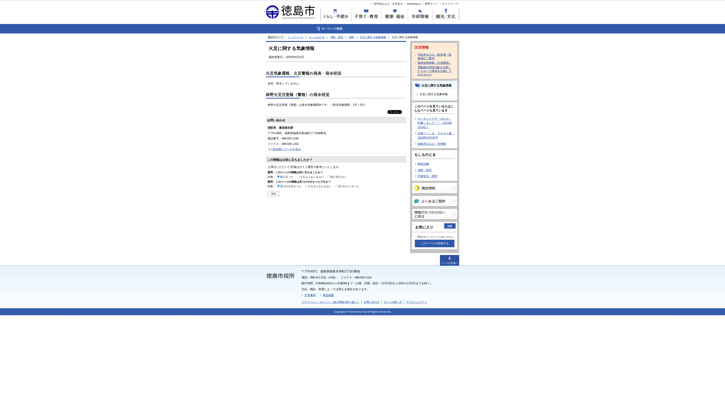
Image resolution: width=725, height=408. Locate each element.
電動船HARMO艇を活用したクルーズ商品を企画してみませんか (435, 71)
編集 (450, 225)
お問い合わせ (371, 302)
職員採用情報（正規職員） (435, 62)
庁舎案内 (310, 295)
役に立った (286, 176)
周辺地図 (328, 295)
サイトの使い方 (392, 302)
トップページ (295, 37)
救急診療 (423, 163)
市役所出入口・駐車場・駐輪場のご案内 (435, 56)
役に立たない (338, 176)
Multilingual (413, 3)
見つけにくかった (348, 186)
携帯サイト (431, 3)
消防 (351, 37)
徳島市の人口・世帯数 (432, 143)
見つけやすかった (290, 186)
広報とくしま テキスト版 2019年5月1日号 (436, 135)
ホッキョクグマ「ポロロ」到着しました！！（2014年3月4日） (435, 123)
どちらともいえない (312, 176)
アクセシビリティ (416, 302)
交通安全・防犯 (427, 176)
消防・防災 (336, 37)
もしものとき (317, 37)
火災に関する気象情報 (373, 37)
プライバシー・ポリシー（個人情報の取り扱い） (331, 302)
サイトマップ (450, 3)
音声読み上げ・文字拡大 (388, 3)
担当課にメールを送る (286, 149)
